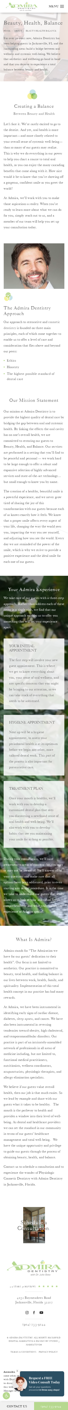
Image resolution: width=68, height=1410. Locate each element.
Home (7, 31)
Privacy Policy (48, 1352)
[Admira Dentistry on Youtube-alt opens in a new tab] (41, 1313)
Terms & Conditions (23, 1352)
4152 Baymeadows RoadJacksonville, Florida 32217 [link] (34, 1300)
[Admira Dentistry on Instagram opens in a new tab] (27, 1313)
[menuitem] (27, 1313)
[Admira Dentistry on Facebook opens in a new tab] (34, 1313)
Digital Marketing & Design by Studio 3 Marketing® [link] (34, 1343)
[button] (6, 1395)
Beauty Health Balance (41, 31)
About (18, 31)
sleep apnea (25, 1019)
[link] (34, 1286)
